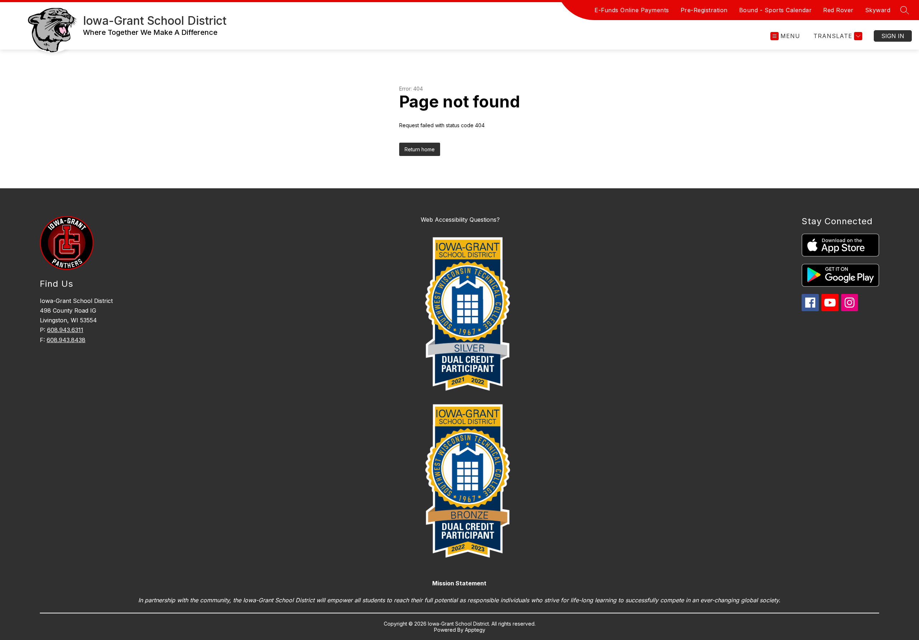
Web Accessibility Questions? (460, 219)
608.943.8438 (66, 340)
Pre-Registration (704, 10)
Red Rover (838, 10)
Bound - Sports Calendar (775, 10)
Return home (420, 149)
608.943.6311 (65, 329)
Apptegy (475, 630)
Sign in (892, 36)
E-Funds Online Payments (631, 10)
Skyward (878, 10)
